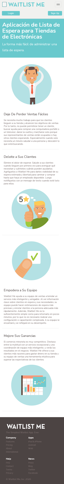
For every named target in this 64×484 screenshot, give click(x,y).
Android (32, 445)
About (9, 448)
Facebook (33, 473)
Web (30, 448)
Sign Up (55, 13)
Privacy (9, 473)
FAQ (8, 463)
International (12, 452)
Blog (30, 466)
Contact (10, 466)
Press (31, 463)
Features (10, 441)
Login (11, 13)
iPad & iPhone (35, 441)
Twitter (31, 469)
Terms (9, 469)
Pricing (9, 445)
